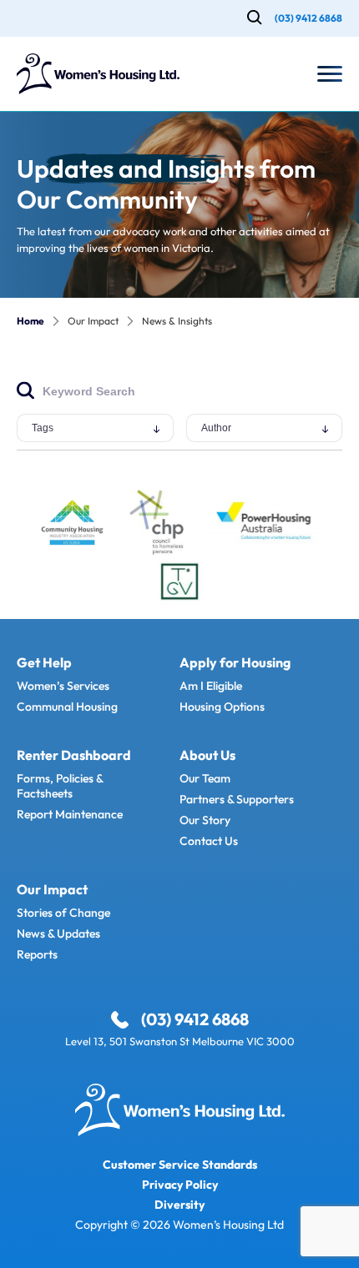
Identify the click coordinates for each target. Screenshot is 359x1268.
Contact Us (209, 840)
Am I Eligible (211, 685)
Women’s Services (63, 685)
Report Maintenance (70, 814)
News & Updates (58, 933)
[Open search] (254, 19)
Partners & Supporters (237, 799)
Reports (37, 954)
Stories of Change (63, 912)
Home (30, 321)
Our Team (205, 778)
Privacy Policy (180, 1184)
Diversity (179, 1204)
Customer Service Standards (180, 1164)
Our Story (205, 820)
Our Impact (93, 321)
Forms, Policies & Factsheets (60, 786)
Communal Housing (67, 706)
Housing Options (222, 706)
